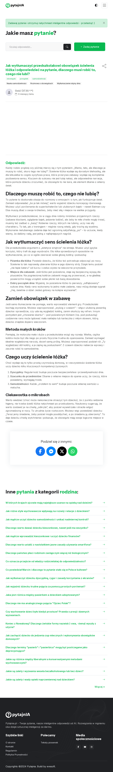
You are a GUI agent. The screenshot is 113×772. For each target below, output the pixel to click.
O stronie (10, 742)
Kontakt (10, 746)
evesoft (51, 766)
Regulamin (11, 750)
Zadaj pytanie (91, 46)
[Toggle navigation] (104, 5)
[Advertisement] (56, 128)
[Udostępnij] (104, 70)
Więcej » (100, 686)
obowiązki (11, 79)
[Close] (104, 23)
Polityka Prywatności (17, 754)
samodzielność (39, 79)
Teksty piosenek (49, 742)
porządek (24, 79)
